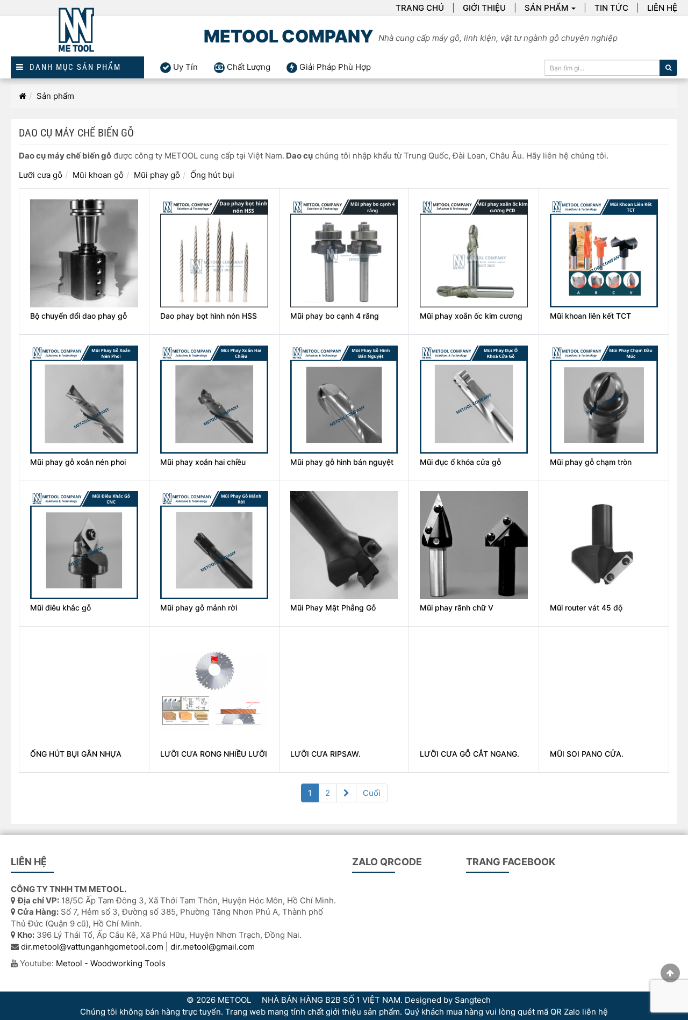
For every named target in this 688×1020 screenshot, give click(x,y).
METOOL (234, 1000)
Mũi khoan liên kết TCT (590, 315)
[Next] (346, 793)
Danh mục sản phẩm (72, 67)
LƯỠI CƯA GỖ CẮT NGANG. (469, 753)
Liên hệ (662, 8)
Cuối (372, 793)
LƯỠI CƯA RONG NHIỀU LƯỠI (213, 753)
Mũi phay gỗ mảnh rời (198, 607)
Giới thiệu (484, 8)
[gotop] (670, 973)
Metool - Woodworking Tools (111, 963)
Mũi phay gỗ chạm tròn (591, 461)
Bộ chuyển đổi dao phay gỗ (78, 315)
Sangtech (473, 1000)
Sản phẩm (546, 8)
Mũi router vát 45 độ (586, 607)
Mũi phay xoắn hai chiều (203, 461)
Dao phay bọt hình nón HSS (208, 315)
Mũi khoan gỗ (98, 175)
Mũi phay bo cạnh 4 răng (334, 315)
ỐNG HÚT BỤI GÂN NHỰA (75, 753)
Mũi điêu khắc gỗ (60, 607)
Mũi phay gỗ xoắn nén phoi (78, 461)
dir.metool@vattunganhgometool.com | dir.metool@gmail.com (138, 947)
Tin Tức (611, 8)
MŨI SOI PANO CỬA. (587, 753)
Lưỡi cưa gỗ (40, 175)
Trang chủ (420, 8)
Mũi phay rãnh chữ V (456, 607)
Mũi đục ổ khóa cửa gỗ (460, 461)
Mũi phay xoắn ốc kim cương (471, 315)
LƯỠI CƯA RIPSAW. (325, 753)
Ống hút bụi (212, 175)
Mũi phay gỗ (157, 175)
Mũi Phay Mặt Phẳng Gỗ (333, 607)
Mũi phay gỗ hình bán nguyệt (341, 461)
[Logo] (77, 36)
